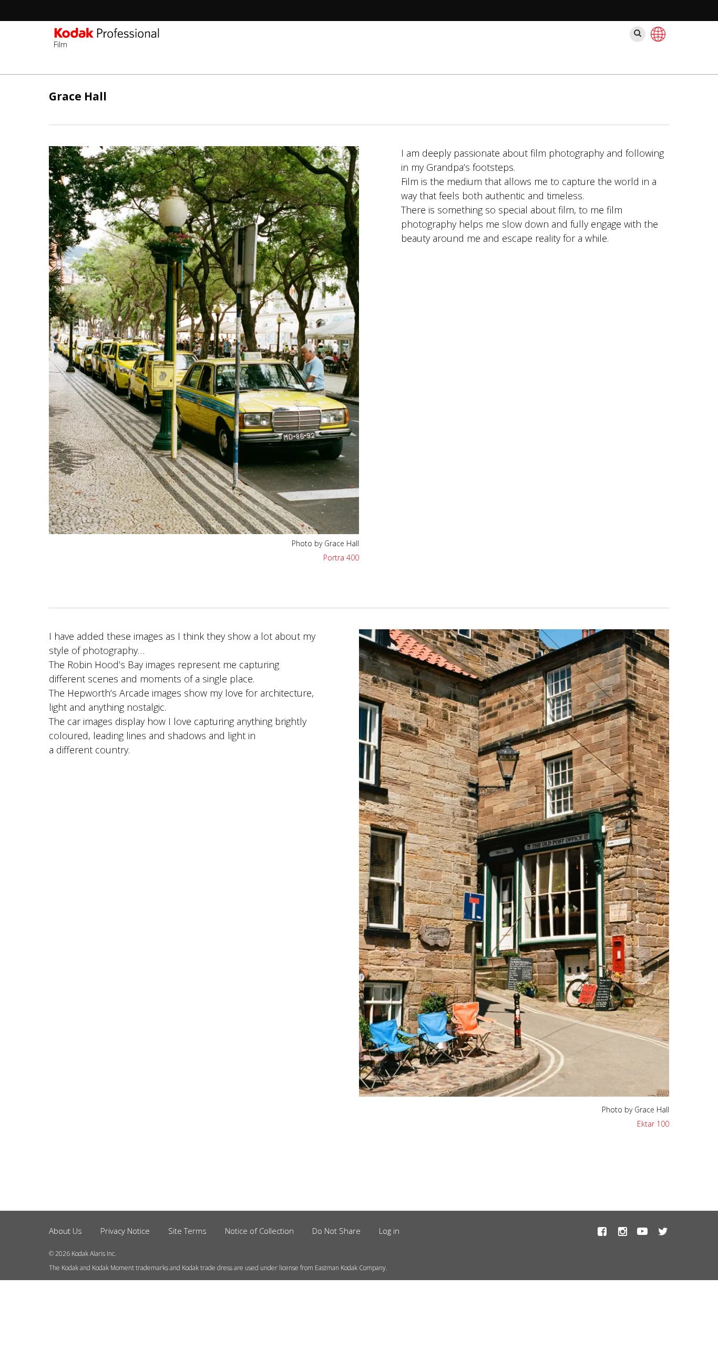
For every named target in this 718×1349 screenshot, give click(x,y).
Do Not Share (336, 1230)
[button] (204, 340)
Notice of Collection (259, 1230)
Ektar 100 (653, 1124)
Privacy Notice (125, 1230)
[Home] (106, 34)
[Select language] (656, 34)
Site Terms (187, 1230)
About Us (65, 1230)
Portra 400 (341, 558)
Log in (389, 1230)
